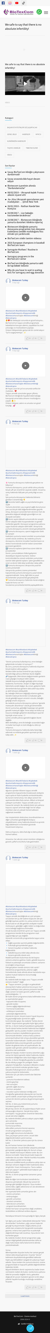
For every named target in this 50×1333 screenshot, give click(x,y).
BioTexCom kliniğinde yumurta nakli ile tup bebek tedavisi (25, 264)
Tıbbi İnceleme (32, 148)
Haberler (26, 134)
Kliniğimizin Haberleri (16, 141)
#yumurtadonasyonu (14, 313)
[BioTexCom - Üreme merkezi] (20, 12)
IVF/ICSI (38, 134)
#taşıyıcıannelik (29, 313)
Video (7, 102)
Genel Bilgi (12, 134)
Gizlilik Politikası (27, 1324)
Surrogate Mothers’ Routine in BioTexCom (22, 250)
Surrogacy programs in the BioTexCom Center (20, 257)
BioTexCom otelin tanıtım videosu (24, 238)
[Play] (26, 297)
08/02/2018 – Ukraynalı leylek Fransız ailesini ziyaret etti (25, 193)
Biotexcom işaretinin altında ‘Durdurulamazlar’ (21, 187)
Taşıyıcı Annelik (13, 148)
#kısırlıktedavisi (22, 311)
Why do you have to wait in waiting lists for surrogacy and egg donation (25, 271)
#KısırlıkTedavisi (22, 379)
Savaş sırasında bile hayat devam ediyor (23, 180)
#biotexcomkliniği (31, 383)
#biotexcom (10, 311)
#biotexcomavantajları (14, 383)
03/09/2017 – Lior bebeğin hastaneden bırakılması (20, 214)
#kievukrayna (11, 318)
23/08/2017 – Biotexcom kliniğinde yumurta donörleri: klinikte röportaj (25, 221)
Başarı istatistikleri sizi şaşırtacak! (22, 127)
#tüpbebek (32, 311)
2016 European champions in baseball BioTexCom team (26, 244)
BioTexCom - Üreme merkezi (25, 1316)
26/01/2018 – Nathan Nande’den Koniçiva (23, 207)
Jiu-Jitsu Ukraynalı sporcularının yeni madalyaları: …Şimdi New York (25, 200)
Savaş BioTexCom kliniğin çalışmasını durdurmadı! (25, 173)
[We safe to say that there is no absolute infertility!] (25, 50)
